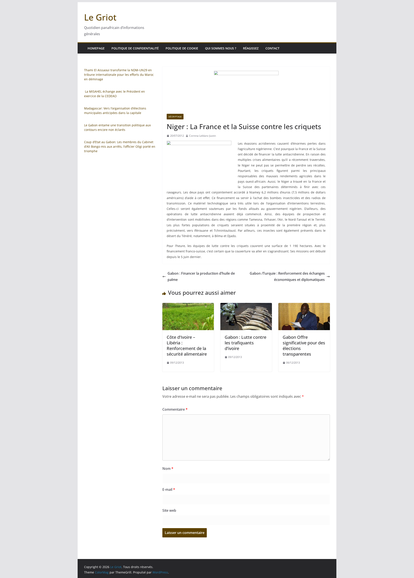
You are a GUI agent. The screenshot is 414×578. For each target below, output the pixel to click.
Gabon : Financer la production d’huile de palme (201, 276)
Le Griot (100, 17)
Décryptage (175, 116)
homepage (96, 48)
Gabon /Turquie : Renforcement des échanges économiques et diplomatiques (287, 276)
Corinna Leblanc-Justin (202, 136)
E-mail (168, 489)
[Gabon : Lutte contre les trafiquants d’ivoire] (246, 306)
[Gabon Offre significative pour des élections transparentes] (304, 306)
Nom (167, 468)
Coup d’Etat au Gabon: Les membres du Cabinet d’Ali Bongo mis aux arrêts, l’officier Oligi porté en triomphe (119, 146)
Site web (169, 510)
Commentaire (175, 409)
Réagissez (251, 48)
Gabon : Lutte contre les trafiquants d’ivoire (245, 342)
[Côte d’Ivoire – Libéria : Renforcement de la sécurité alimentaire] (188, 306)
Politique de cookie (182, 48)
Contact (272, 48)
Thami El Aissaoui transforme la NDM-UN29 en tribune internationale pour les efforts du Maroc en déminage (119, 74)
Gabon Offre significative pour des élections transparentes (304, 345)
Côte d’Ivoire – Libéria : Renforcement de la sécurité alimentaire (187, 345)
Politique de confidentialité (135, 48)
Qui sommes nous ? (220, 48)
